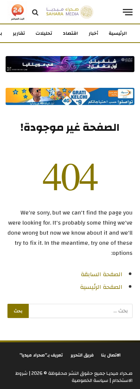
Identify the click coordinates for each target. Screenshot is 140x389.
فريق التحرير (82, 355)
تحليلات (43, 33)
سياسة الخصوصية (90, 380)
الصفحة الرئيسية (101, 287)
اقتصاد (70, 33)
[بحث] (35, 12)
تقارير (19, 33)
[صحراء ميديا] (70, 12)
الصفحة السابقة (101, 274)
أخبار (93, 33)
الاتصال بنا (111, 355)
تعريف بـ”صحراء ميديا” (41, 355)
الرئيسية (118, 33)
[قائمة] (128, 12)
